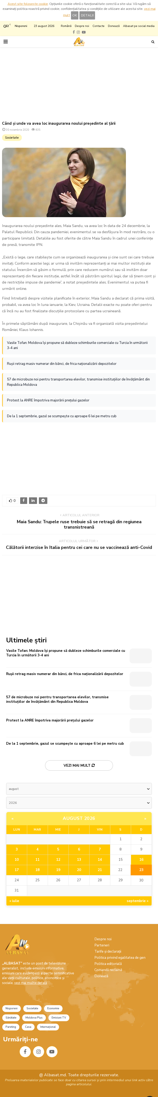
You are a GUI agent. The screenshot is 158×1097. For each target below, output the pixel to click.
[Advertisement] (79, 84)
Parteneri (101, 945)
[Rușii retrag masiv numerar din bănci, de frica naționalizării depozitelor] (141, 679)
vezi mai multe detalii (30, 983)
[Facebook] (25, 1051)
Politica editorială (108, 963)
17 (17, 870)
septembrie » (138, 901)
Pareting (11, 1027)
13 (79, 859)
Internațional (48, 1027)
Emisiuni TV (59, 1018)
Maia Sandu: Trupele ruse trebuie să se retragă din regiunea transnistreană (79, 524)
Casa (28, 1027)
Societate (12, 138)
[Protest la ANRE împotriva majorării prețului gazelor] (141, 725)
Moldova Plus (34, 1018)
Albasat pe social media (139, 26)
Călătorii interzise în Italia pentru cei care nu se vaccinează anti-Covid (79, 547)
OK (74, 15)
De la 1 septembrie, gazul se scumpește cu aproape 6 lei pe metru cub (61, 416)
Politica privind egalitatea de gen (119, 957)
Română (66, 26)
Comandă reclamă (108, 970)
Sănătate (11, 1018)
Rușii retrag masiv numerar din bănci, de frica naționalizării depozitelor (61, 363)
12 (58, 859)
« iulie (14, 901)
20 (79, 870)
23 (141, 870)
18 (37, 870)
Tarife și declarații (107, 951)
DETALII (87, 15)
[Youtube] (52, 1051)
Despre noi (82, 26)
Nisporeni (11, 1008)
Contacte (99, 26)
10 (17, 859)
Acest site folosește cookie (28, 4)
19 (58, 870)
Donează (114, 26)
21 (100, 870)
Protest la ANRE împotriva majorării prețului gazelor (48, 400)
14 (100, 859)
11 (37, 859)
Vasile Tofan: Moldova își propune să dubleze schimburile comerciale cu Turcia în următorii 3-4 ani (77, 345)
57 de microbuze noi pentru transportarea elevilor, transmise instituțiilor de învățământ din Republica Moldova (78, 382)
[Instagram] (38, 1051)
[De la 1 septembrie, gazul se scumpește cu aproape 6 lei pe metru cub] (141, 748)
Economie (53, 1008)
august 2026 (79, 818)
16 (141, 859)
